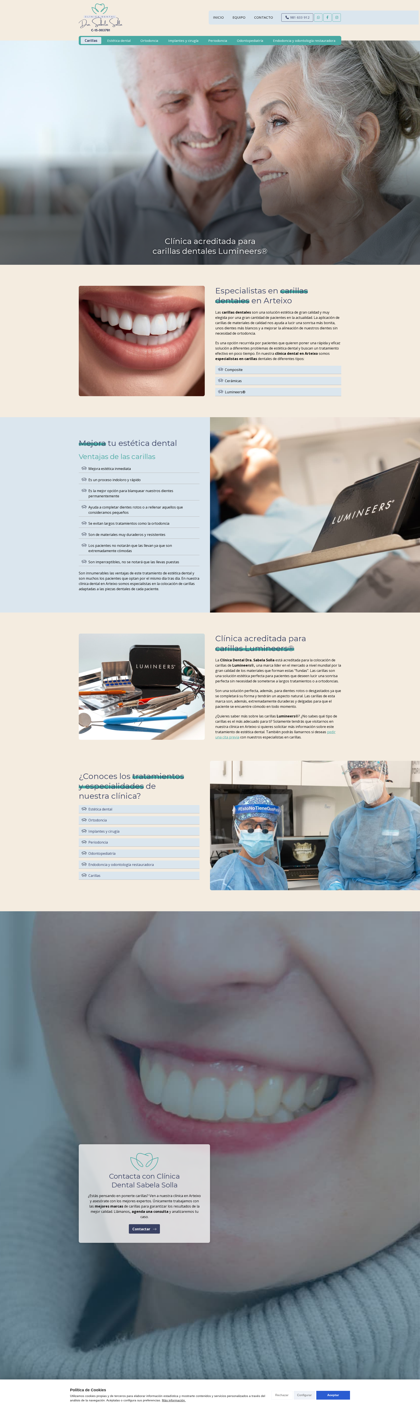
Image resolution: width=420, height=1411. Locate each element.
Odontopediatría (102, 853)
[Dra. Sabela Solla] (100, 17)
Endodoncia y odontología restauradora (121, 864)
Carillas (94, 875)
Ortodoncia (97, 820)
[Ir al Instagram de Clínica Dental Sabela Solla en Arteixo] (337, 17)
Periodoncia (98, 842)
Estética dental (100, 809)
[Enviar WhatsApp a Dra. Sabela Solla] (318, 17)
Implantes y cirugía (103, 831)
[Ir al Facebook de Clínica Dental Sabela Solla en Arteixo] (327, 17)
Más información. (174, 1400)
